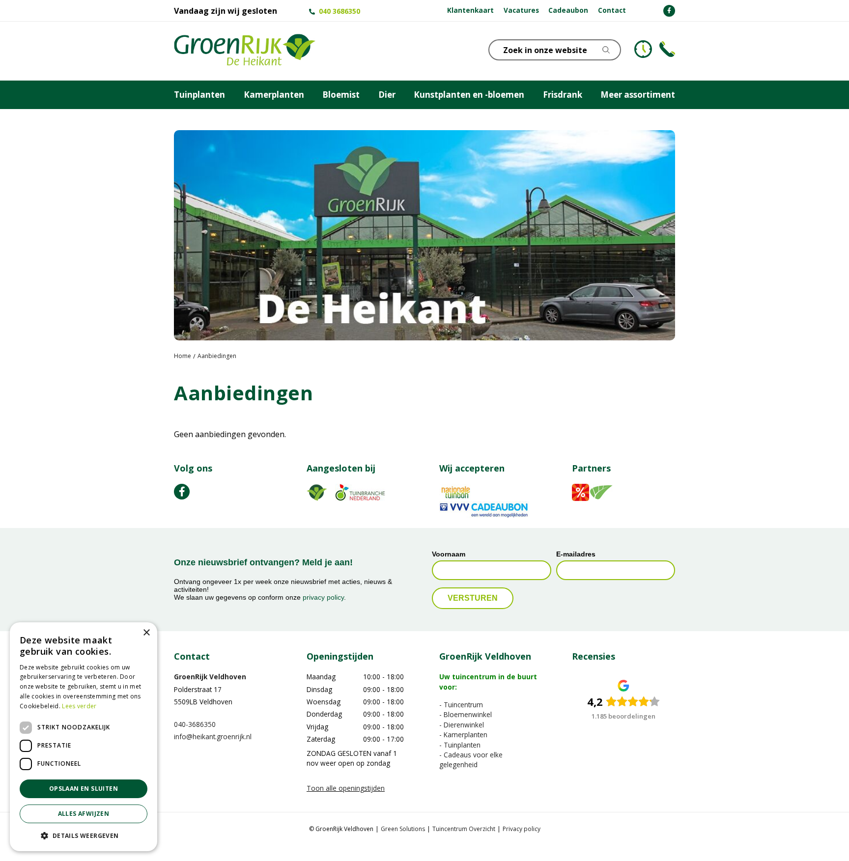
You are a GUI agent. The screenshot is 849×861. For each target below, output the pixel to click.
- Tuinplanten (460, 745)
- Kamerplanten (463, 735)
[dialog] (83, 736)
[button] (83, 835)
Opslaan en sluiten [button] (83, 788)
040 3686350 (339, 11)
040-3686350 (195, 724)
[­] (669, 11)
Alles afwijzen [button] (84, 813)
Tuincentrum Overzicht (463, 829)
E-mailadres (575, 554)
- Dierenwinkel (461, 724)
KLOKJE (643, 49)
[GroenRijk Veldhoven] (244, 51)
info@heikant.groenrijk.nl (213, 737)
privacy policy (323, 598)
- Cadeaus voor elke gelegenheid (471, 759)
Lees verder (79, 706)
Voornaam (448, 554)
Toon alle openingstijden (346, 788)
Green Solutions (403, 829)
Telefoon (667, 49)
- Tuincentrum (461, 704)
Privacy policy (521, 829)
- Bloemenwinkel (465, 715)
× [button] (146, 633)
